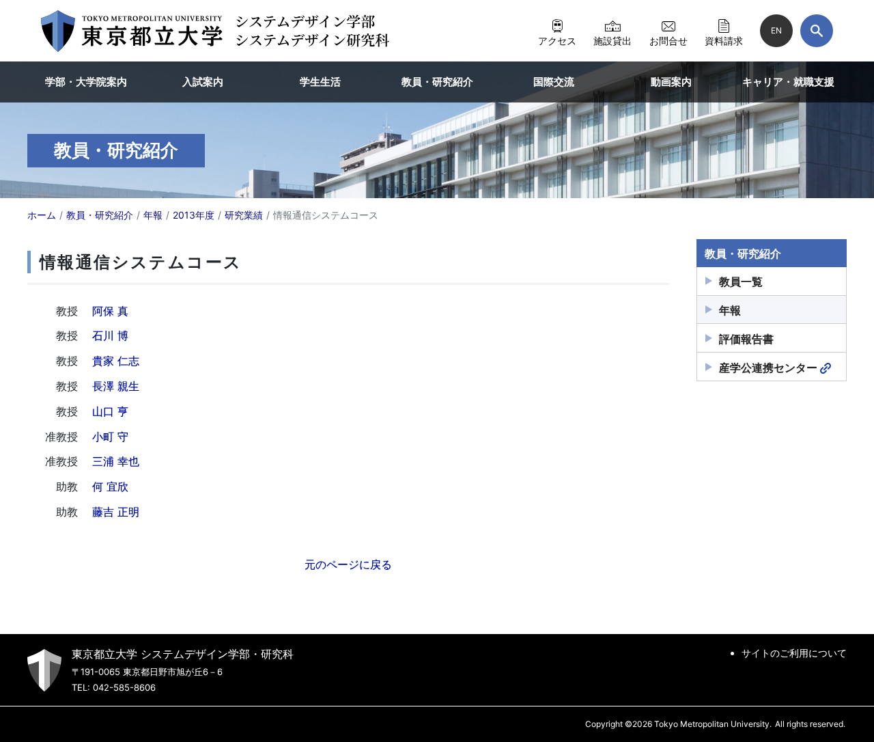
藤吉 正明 (115, 512)
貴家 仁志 (115, 361)
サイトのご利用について (794, 653)
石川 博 (110, 335)
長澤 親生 (115, 386)
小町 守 (110, 436)
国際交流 (553, 81)
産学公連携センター (768, 367)
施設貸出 (612, 40)
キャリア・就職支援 (788, 81)
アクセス (557, 40)
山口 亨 (110, 411)
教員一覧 (741, 281)
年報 (730, 310)
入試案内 (202, 81)
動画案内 (671, 81)
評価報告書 (746, 339)
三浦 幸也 (115, 461)
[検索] (816, 30)
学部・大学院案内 (86, 81)
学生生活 (320, 81)
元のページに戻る (348, 564)
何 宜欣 (110, 486)
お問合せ (668, 40)
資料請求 (724, 40)
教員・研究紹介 (437, 81)
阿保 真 (110, 311)
